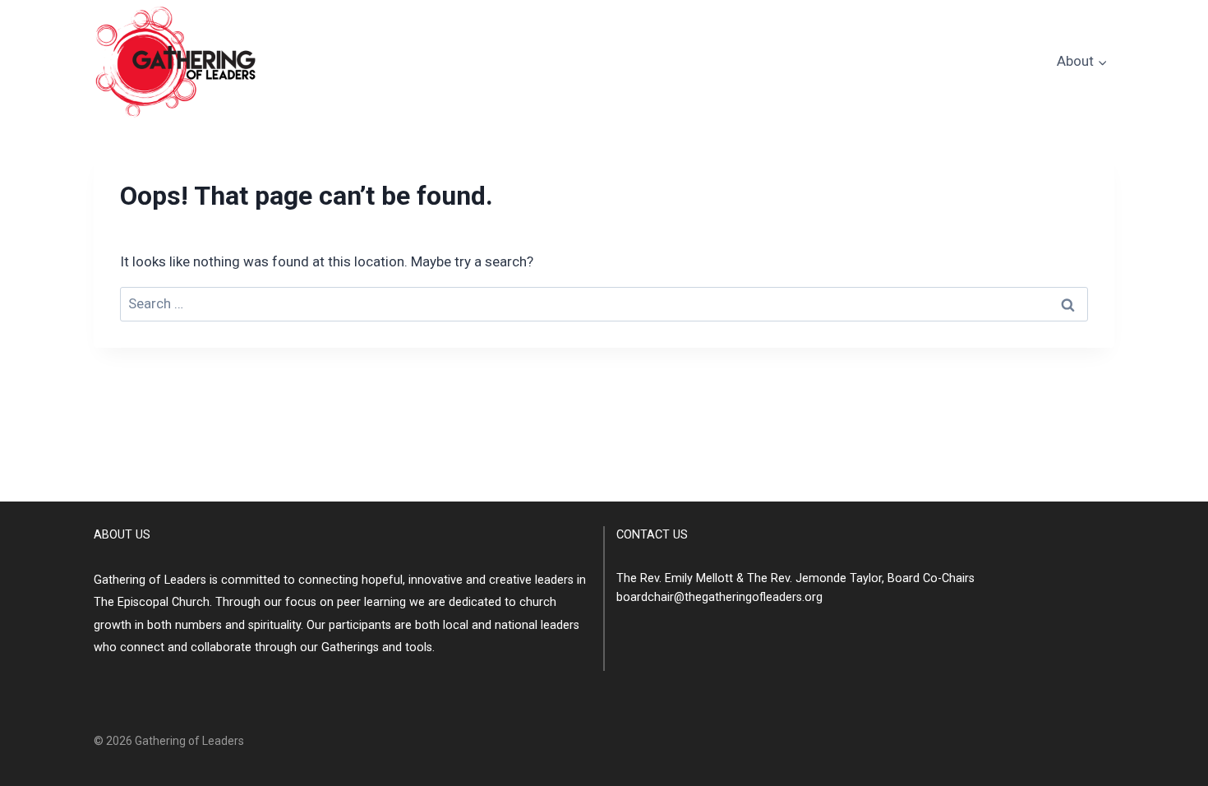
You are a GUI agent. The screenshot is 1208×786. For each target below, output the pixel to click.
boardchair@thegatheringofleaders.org (719, 597)
